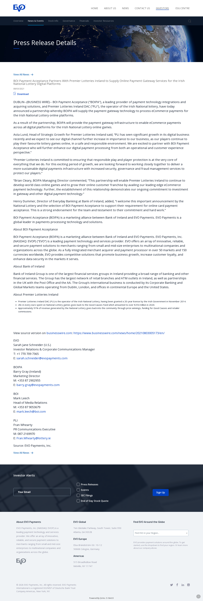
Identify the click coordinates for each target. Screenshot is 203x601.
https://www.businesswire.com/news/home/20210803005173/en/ (119, 333)
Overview (18, 20)
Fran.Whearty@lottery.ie (33, 438)
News (125, 8)
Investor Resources (103, 20)
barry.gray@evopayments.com (38, 385)
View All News (21, 74)
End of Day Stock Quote (94, 501)
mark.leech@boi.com (31, 412)
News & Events (36, 20)
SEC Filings (87, 495)
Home (94, 8)
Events (85, 490)
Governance (69, 20)
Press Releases (89, 484)
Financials (84, 20)
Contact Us (142, 8)
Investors (162, 8)
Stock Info (53, 20)
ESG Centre (183, 8)
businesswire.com (59, 333)
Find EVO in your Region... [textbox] (147, 533)
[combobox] (161, 533)
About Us (110, 8)
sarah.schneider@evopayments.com (41, 358)
